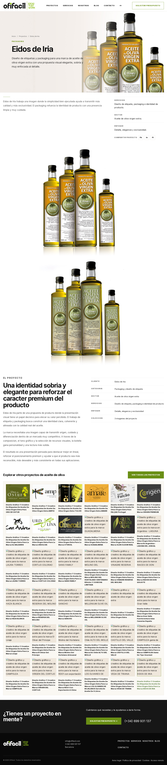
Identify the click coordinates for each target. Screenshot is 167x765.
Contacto (109, 5)
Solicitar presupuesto (148, 5)
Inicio (14, 36)
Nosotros (83, 5)
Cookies (146, 760)
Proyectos (52, 5)
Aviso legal (116, 760)
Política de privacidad (132, 760)
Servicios (68, 5)
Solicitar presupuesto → (104, 721)
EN (121, 5)
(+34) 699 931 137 (137, 721)
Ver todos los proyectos (146, 475)
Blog (96, 5)
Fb (141, 137)
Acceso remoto (157, 760)
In (147, 137)
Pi (153, 137)
